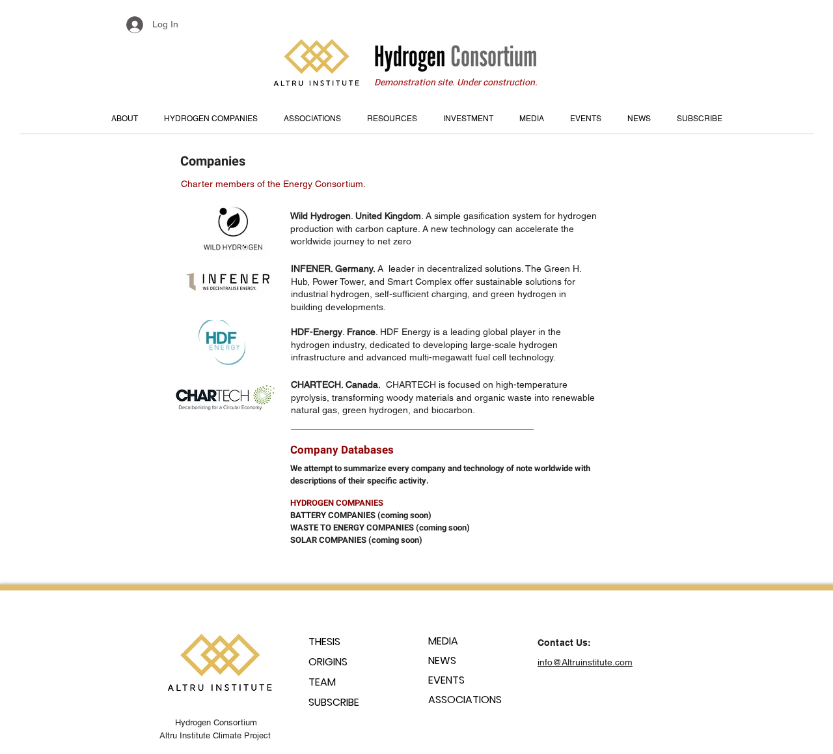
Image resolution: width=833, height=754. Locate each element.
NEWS (442, 660)
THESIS (324, 641)
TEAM (322, 681)
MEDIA (443, 640)
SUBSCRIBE (333, 702)
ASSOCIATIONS (465, 699)
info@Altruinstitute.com (585, 662)
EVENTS (446, 680)
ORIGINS (328, 661)
